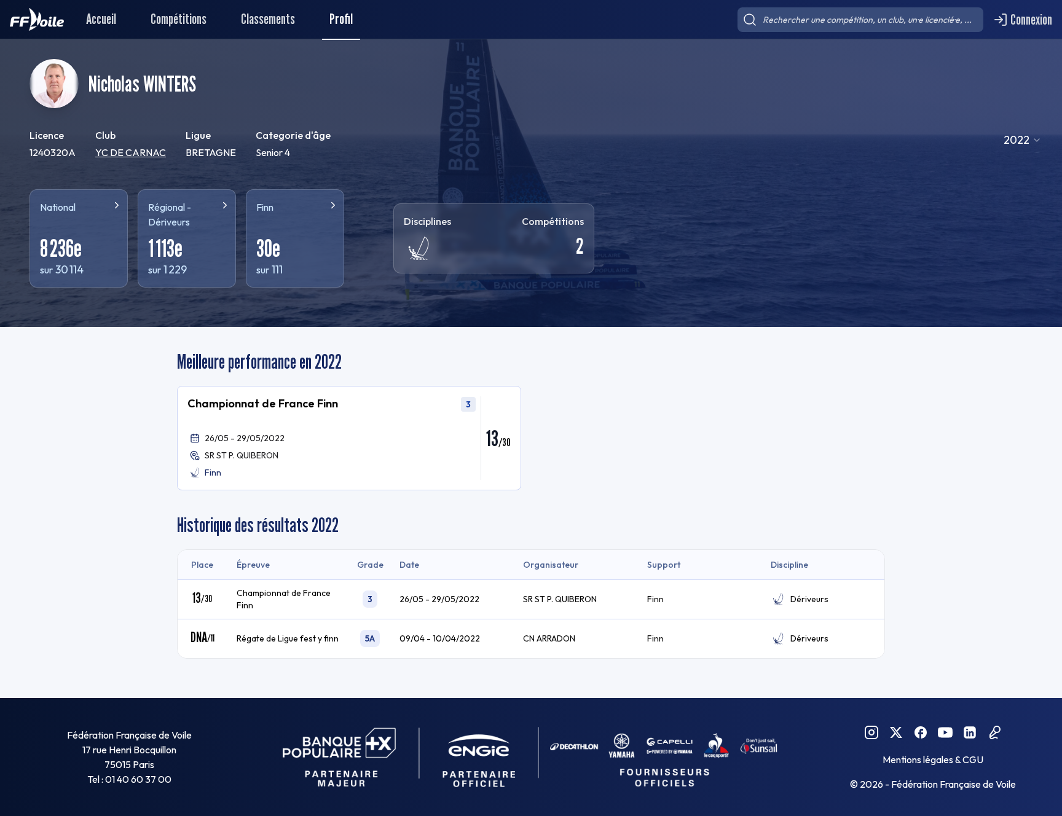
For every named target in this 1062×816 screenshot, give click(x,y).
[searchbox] (860, 19)
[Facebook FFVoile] (920, 732)
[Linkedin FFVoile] (970, 732)
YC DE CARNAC (130, 152)
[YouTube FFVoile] (945, 732)
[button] (349, 438)
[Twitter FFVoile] (896, 732)
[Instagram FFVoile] (871, 732)
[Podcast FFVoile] (994, 732)
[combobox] (1022, 140)
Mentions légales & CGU (933, 759)
